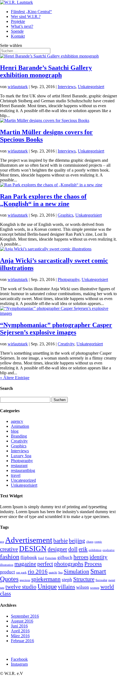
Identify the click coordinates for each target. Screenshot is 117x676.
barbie (60, 540)
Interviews (67, 86)
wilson (82, 587)
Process (93, 564)
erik (83, 549)
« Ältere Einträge (14, 377)
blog (15, 431)
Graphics (65, 215)
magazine (25, 564)
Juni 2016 (19, 626)
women (94, 587)
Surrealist (101, 580)
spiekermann (46, 579)
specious (25, 580)
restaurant (19, 465)
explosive (109, 550)
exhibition (95, 550)
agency (17, 421)
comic (98, 541)
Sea (60, 572)
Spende (17, 31)
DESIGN (33, 549)
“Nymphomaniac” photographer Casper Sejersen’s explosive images (56, 328)
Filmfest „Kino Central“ (31, 11)
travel (15, 475)
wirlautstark (18, 86)
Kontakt (18, 36)
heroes (80, 557)
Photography (68, 279)
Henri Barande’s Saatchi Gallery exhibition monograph (46, 71)
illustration (6, 564)
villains (66, 587)
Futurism (50, 558)
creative (9, 549)
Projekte (18, 21)
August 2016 (22, 621)
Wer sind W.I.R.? (26, 16)
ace (2, 541)
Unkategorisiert (91, 86)
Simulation (76, 571)
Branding (19, 436)
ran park (21, 572)
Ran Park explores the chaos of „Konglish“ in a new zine (43, 200)
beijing (77, 540)
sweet (111, 580)
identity (98, 557)
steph (67, 579)
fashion (9, 556)
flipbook (28, 557)
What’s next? (22, 26)
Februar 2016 (22, 640)
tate (2, 587)
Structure (83, 579)
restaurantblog (23, 470)
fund (41, 558)
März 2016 (20, 635)
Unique (47, 586)
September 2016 (25, 616)
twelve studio (20, 587)
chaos (89, 541)
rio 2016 (38, 571)
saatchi (53, 572)
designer (57, 549)
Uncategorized (23, 480)
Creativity (66, 344)
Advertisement (28, 540)
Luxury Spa (21, 455)
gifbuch (64, 557)
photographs (68, 564)
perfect (45, 564)
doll (73, 549)
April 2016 (20, 631)
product (7, 572)
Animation (20, 426)
